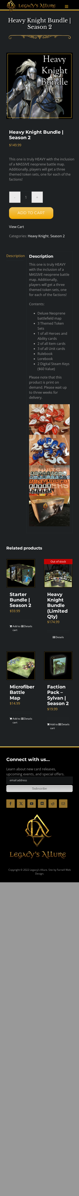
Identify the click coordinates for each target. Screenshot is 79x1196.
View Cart (16, 226)
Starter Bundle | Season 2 (20, 600)
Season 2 (57, 236)
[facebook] (10, 803)
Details (28, 626)
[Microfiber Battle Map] (21, 665)
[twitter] (21, 803)
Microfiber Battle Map (22, 692)
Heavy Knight (38, 236)
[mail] (63, 803)
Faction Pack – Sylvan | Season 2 (58, 695)
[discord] (42, 803)
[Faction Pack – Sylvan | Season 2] (58, 665)
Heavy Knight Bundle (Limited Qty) (57, 606)
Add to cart (31, 213)
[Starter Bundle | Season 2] (21, 573)
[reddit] (52, 803)
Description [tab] (15, 255)
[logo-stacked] (38, 813)
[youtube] (31, 803)
